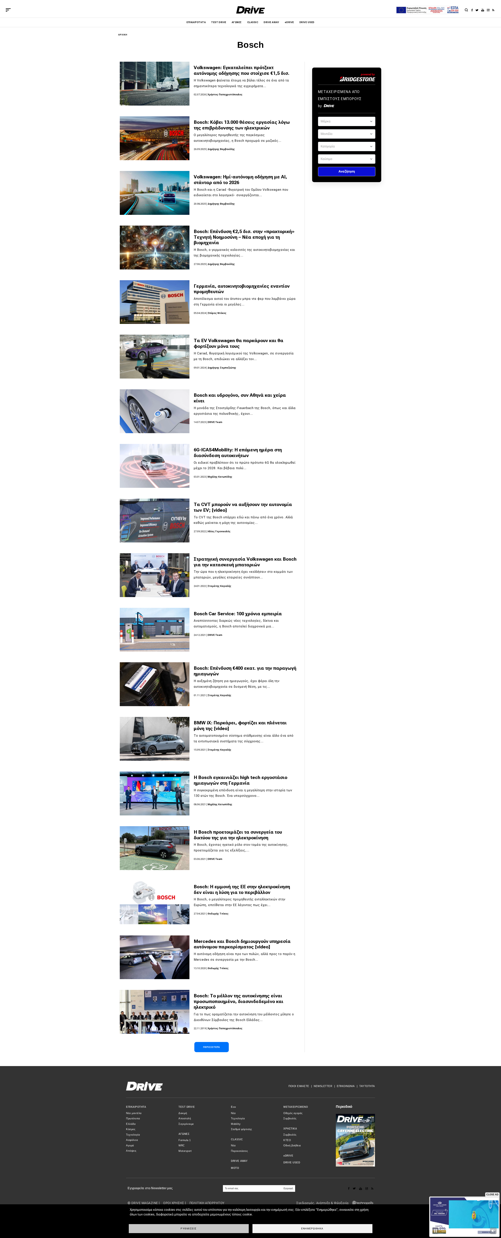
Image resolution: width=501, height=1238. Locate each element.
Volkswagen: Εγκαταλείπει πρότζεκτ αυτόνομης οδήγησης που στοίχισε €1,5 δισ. (241, 70)
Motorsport (185, 1150)
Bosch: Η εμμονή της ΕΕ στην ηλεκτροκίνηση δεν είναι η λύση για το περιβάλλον (242, 889)
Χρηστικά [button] (290, 1128)
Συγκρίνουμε (186, 1123)
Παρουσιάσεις (239, 1150)
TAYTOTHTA (367, 1086)
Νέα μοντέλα (134, 1113)
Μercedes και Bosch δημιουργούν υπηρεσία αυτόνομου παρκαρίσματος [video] (242, 944)
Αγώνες (237, 22)
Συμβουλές (289, 1118)
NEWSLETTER (323, 1086)
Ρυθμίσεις (189, 1228)
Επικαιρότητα (196, 22)
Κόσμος (130, 1129)
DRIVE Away (271, 22)
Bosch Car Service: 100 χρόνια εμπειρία (238, 613)
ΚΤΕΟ (287, 1140)
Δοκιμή (182, 1113)
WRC (181, 1145)
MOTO (235, 1168)
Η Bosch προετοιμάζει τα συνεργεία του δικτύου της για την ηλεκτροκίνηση (238, 834)
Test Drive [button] (186, 1106)
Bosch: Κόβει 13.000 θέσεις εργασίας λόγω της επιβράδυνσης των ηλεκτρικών (242, 125)
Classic (252, 22)
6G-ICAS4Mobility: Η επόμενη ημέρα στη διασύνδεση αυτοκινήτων (238, 452)
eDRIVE (289, 22)
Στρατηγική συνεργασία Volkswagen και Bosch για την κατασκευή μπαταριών (245, 561)
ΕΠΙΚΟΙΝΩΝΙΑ (346, 1086)
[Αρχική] (250, 10)
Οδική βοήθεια (292, 1145)
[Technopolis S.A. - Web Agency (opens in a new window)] (361, 1203)
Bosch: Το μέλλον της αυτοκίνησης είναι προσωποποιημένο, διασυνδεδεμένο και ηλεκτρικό (238, 1001)
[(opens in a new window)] (473, 10)
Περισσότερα (211, 1047)
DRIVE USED (306, 22)
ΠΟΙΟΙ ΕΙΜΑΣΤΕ (298, 1086)
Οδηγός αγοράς (293, 1113)
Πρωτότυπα (133, 1118)
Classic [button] (237, 1139)
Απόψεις (131, 1150)
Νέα (233, 1113)
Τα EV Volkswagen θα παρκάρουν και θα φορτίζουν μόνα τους (238, 343)
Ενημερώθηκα (312, 1228)
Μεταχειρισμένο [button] (295, 1106)
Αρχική (122, 34)
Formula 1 (184, 1140)
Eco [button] (233, 1106)
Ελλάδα (131, 1123)
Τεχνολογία (133, 1134)
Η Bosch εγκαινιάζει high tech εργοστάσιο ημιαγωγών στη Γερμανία (240, 780)
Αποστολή (184, 1118)
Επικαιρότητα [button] (136, 1106)
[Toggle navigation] (8, 10)
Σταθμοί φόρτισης (241, 1129)
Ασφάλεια (132, 1140)
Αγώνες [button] (183, 1133)
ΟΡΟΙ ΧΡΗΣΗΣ (173, 1203)
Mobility (236, 1123)
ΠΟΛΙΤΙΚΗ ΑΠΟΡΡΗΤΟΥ (206, 1203)
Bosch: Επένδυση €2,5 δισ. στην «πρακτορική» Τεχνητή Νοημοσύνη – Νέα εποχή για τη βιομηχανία (244, 237)
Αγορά (130, 1145)
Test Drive (218, 22)
